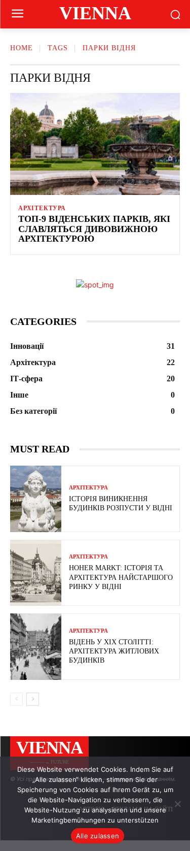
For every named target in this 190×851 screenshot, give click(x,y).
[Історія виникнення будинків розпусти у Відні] (35, 499)
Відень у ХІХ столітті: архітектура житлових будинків (114, 651)
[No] (177, 804)
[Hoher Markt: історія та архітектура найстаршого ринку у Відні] (35, 573)
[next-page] (32, 699)
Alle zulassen (97, 836)
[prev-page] (16, 699)
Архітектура (42, 208)
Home (21, 48)
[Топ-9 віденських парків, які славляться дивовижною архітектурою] (95, 144)
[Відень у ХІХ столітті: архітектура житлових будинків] (35, 646)
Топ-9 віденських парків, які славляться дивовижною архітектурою (94, 229)
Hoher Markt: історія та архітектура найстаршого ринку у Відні (121, 577)
